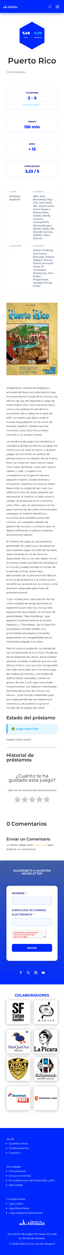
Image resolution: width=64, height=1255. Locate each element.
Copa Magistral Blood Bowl (26, 1213)
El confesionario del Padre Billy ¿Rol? (32, 1180)
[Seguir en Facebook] (21, 972)
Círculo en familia (20, 1175)
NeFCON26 (16, 1185)
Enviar (32, 947)
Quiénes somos (18, 1143)
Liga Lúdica (16, 1203)
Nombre (19, 893)
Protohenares (17, 1171)
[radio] (17, 800)
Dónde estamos (19, 1148)
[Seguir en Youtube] (43, 972)
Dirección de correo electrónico (29, 912)
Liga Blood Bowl (19, 1208)
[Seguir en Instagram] (36, 972)
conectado (40, 845)
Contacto (14, 1152)
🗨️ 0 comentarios (15, 72)
